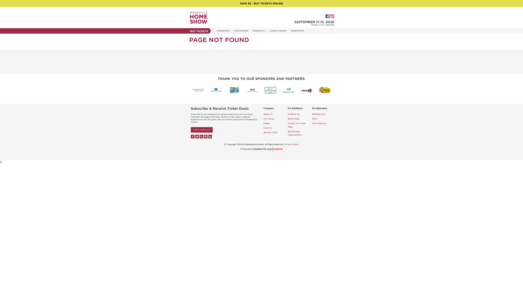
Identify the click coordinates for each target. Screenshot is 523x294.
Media (267, 123)
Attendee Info (223, 31)
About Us (268, 114)
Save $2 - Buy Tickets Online (261, 3)
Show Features (241, 31)
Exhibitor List (259, 31)
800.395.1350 (270, 132)
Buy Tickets (199, 31)
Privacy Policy (292, 144)
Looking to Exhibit (278, 31)
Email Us (268, 128)
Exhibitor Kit (294, 114)
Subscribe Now (202, 130)
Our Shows (269, 119)
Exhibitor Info (297, 31)
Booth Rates (293, 119)
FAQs (314, 119)
